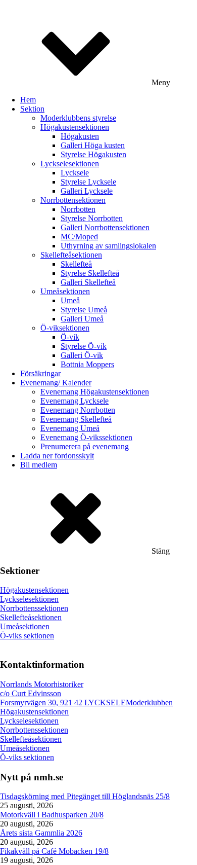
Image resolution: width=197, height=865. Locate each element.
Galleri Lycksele (87, 191)
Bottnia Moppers (87, 364)
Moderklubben (149, 702)
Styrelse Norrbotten (92, 218)
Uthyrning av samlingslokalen (108, 245)
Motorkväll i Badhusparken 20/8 (52, 814)
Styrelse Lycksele (88, 181)
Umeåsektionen (65, 291)
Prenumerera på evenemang (84, 446)
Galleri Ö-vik (82, 355)
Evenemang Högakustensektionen (94, 391)
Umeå (70, 300)
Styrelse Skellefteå (90, 273)
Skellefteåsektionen (71, 254)
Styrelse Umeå (84, 309)
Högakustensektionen (74, 127)
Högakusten (80, 136)
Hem (28, 99)
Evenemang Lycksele (74, 401)
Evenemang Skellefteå (76, 419)
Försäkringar (40, 373)
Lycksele (75, 172)
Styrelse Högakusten (93, 154)
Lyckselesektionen (69, 163)
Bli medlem (38, 464)
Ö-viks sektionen (27, 635)
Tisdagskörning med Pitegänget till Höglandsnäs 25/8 (85, 796)
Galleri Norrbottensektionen (105, 227)
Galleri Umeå (82, 318)
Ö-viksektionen (64, 327)
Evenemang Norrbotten (77, 410)
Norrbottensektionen (73, 200)
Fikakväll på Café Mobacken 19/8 (54, 851)
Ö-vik (70, 337)
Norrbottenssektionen (34, 608)
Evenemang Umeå (70, 428)
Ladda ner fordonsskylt (57, 455)
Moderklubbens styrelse (78, 118)
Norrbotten (78, 209)
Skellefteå (76, 264)
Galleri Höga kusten (93, 145)
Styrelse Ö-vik (84, 346)
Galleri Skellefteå (88, 282)
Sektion (32, 108)
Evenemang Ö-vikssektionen (86, 437)
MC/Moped (79, 236)
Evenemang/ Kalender (55, 382)
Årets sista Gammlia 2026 (41, 832)
